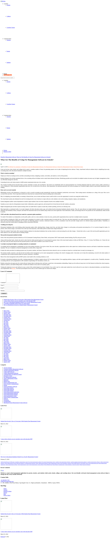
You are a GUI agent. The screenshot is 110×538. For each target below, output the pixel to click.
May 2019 (6, 356)
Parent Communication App (10, 382)
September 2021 (7, 318)
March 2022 (6, 310)
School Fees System (78, 166)
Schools (8, 81)
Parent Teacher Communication (11, 384)
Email (2, 288)
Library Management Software (42, 463)
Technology (6, 400)
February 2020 (7, 344)
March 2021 (6, 327)
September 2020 (7, 335)
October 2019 (7, 349)
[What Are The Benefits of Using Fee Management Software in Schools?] (1, 164)
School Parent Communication (11, 397)
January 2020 (7, 345)
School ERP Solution (9, 390)
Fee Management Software (50, 166)
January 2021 (7, 329)
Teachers (9, 40)
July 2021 (6, 321)
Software (6, 398)
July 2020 (6, 337)
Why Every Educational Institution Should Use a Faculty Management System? (22, 302)
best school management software (35, 462)
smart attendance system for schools (72, 464)
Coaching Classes (11, 27)
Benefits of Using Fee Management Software (32, 166)
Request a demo (7, 151)
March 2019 (6, 359)
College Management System (10, 463)
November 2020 (7, 332)
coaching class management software (62, 462)
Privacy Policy (7, 495)
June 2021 (6, 322)
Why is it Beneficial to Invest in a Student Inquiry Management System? (21, 305)
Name (2, 285)
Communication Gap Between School (13, 374)
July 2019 (6, 353)
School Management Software (11, 393)
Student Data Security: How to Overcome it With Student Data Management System (23, 299)
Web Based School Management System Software (15, 402)
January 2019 (7, 361)
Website (2, 290)
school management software (11, 464)
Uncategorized (7, 401)
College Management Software (11, 373)
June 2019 (6, 355)
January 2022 (7, 313)
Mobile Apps (7, 381)
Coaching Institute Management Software (13, 369)
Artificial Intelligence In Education (8, 462)
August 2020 (7, 336)
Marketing (6, 379)
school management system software (36, 464)
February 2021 (7, 328)
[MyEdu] (3, 1)
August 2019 (7, 352)
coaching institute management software (78, 462)
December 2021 (7, 314)
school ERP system (84, 463)
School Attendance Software (10, 386)
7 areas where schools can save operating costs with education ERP (19, 301)
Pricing (5, 73)
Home (5, 488)
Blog (5, 494)
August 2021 (7, 320)
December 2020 (7, 331)
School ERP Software (9, 389)
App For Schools (8, 367)
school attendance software (65, 463)
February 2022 (7, 312)
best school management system (48, 462)
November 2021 (7, 316)
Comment (3, 282)
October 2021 (7, 317)
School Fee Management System (65, 166)
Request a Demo (7, 491)
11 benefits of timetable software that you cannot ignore (17, 303)
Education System (8, 375)
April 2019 (6, 357)
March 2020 (6, 343)
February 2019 (7, 360)
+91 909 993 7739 (5, 480)
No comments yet (17, 166)
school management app (93, 463)
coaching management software (11, 370)
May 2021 (6, 324)
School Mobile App (48, 464)
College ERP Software (9, 371)
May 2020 (6, 340)
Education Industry (20, 463)
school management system (10, 396)
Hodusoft (3, 536)
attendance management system (21, 462)
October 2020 (7, 333)
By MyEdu (10, 166)
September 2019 (7, 351)
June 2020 (6, 339)
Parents (8, 51)
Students (9, 62)
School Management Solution (11, 394)
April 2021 (6, 325)
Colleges (9, 16)
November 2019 (7, 348)
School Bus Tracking (9, 388)
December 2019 (7, 347)
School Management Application (11, 392)
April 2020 (6, 341)
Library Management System (10, 378)
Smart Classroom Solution (85, 464)
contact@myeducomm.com (7, 481)
